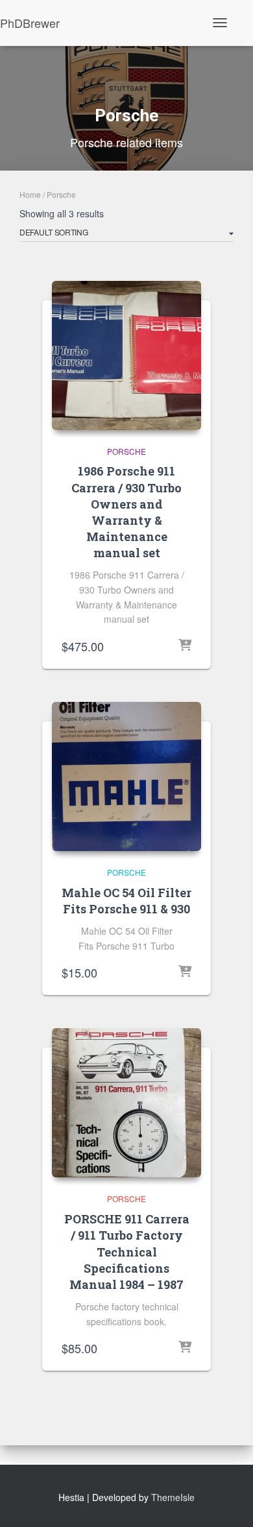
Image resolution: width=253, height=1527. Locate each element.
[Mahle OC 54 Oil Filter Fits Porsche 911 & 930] (126, 776)
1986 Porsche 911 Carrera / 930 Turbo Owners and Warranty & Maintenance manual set (126, 511)
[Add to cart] (184, 646)
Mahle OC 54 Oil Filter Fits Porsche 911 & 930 (126, 901)
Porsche (126, 451)
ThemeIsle (173, 1497)
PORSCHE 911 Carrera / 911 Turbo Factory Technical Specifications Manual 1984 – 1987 (126, 1251)
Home (30, 194)
